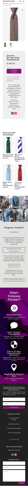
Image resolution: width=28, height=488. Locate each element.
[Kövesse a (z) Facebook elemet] (12, 113)
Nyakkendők (12, 3)
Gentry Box (16, 79)
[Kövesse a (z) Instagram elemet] (15, 113)
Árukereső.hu (14, 442)
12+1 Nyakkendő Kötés (14, 280)
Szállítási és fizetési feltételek (14, 428)
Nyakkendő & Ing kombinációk (14, 250)
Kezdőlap (5, 3)
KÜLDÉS (21, 483)
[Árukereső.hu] (14, 440)
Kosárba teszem (14, 71)
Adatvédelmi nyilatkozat (14, 424)
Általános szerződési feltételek (14, 419)
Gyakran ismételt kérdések (14, 432)
